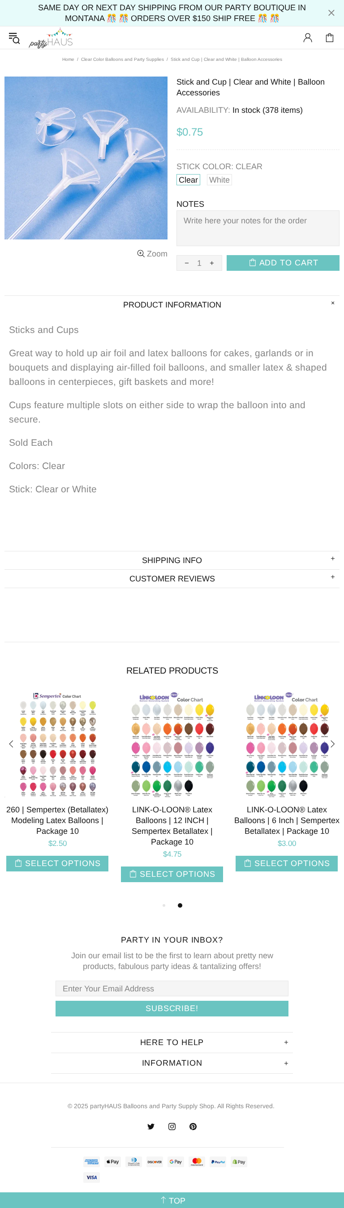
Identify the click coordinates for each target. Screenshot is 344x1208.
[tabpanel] (57, 790)
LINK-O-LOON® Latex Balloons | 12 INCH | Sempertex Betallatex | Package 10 (172, 825)
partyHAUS (51, 38)
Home (68, 59)
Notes (190, 204)
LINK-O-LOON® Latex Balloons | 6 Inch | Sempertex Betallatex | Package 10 (287, 820)
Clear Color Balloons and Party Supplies (122, 59)
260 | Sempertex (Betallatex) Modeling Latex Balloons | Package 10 (57, 820)
